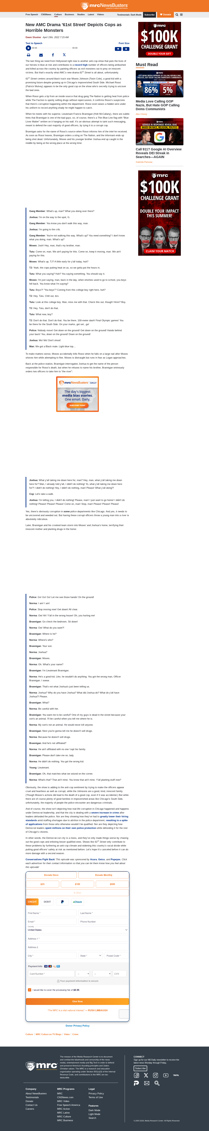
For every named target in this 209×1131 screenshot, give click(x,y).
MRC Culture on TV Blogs (48, 1034)
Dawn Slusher (33, 37)
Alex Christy (141, 114)
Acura (93, 859)
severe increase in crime (105, 812)
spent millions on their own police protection (70, 828)
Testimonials (123, 15)
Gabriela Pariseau (144, 162)
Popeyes (115, 859)
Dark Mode (136, 15)
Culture (29, 1034)
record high (81, 65)
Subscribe (149, 15)
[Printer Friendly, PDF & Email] (41, 55)
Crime (75, 1034)
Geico (101, 859)
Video (67, 1034)
